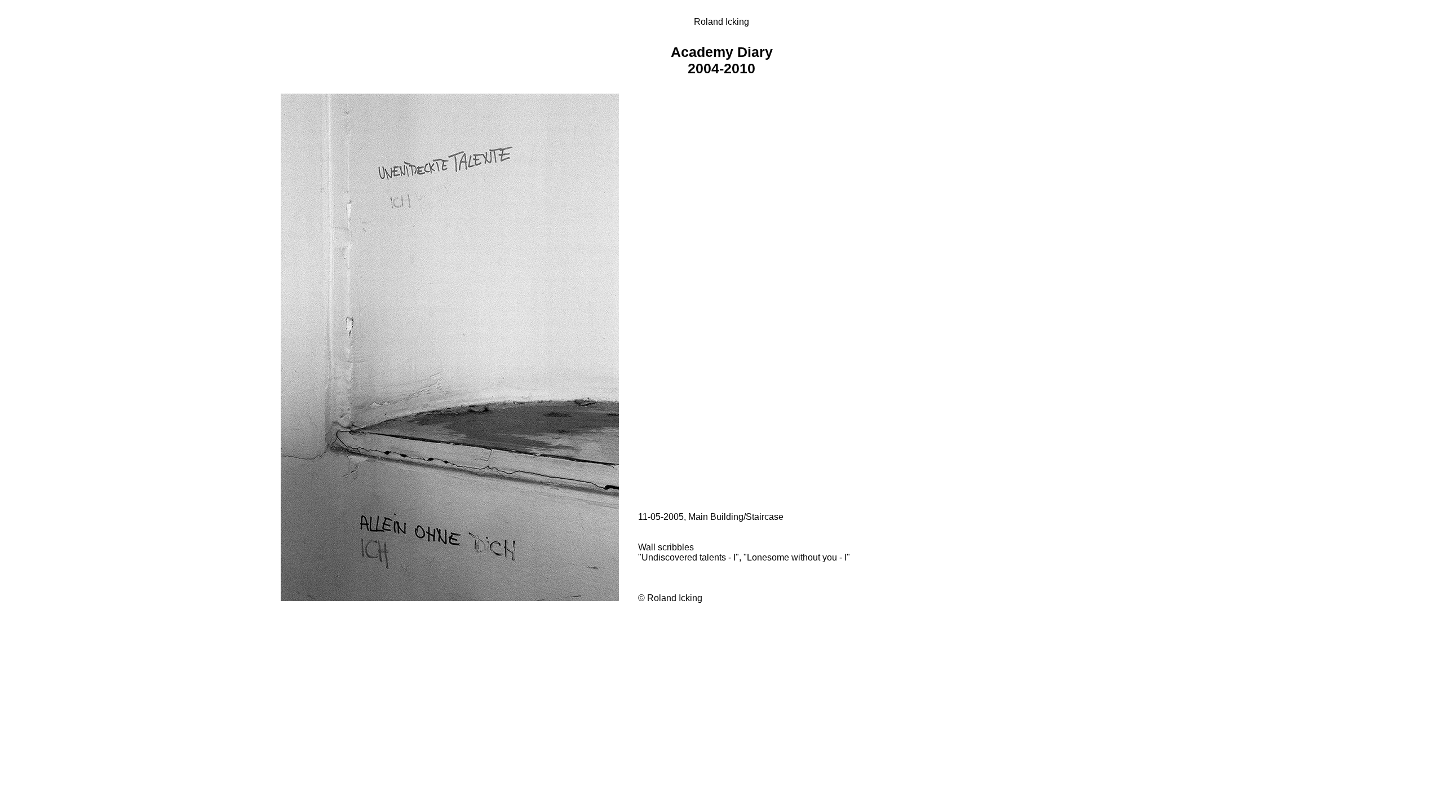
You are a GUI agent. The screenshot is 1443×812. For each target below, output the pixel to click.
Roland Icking (721, 22)
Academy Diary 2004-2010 (722, 60)
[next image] (451, 598)
